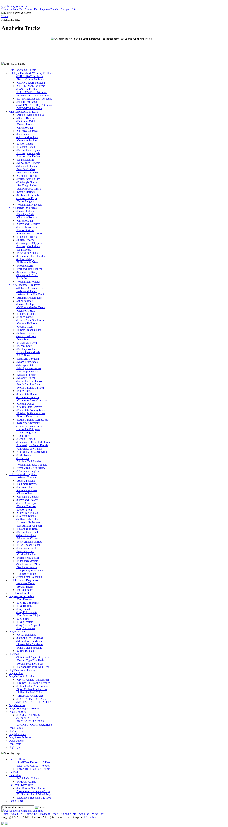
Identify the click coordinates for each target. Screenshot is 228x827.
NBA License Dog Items (23, 207)
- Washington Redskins (29, 576)
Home (4, 9)
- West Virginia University (30, 467)
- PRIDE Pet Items (26, 101)
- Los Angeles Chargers (29, 525)
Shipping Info (68, 9)
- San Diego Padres (26, 185)
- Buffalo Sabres (25, 589)
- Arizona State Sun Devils (31, 294)
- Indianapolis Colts (27, 519)
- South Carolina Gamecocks (32, 419)
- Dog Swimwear (25, 628)
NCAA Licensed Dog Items (24, 284)
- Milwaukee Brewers (28, 162)
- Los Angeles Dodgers (29, 156)
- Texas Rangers (25, 201)
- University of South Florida (32, 445)
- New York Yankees (27, 172)
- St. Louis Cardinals (27, 194)
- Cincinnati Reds (25, 134)
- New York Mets (25, 169)
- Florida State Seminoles (30, 320)
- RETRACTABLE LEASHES (34, 702)
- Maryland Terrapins (27, 358)
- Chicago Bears (25, 493)
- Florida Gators (24, 316)
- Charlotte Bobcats (26, 217)
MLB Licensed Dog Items (23, 111)
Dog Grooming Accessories (24, 708)
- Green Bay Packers (27, 512)
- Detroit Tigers (24, 143)
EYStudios (90, 817)
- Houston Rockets (26, 236)
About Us (16, 9)
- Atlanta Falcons (25, 480)
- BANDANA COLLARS (31, 698)
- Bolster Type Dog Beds (30, 660)
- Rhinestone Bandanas (29, 641)
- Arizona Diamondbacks (30, 114)
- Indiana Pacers (25, 239)
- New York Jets (25, 551)
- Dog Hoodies (24, 605)
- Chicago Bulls (24, 220)
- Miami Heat (23, 249)
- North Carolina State (28, 384)
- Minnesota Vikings (27, 538)
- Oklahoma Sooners (27, 397)
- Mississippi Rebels (27, 371)
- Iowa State (22, 339)
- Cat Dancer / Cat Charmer (31, 788)
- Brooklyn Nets (25, 214)
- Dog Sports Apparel (28, 625)
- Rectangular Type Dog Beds (32, 666)
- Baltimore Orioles (26, 121)
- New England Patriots (29, 541)
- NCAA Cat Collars (27, 778)
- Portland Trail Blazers (29, 268)
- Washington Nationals (29, 204)
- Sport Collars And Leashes (31, 689)
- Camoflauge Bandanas (29, 637)
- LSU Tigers (23, 355)
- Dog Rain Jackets (26, 612)
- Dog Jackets (23, 609)
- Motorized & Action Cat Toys (33, 797)
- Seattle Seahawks (26, 567)
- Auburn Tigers (24, 300)
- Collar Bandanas (26, 634)
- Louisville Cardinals (28, 352)
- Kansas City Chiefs (27, 532)
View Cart (97, 813)
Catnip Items (16, 800)
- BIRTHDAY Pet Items (29, 76)
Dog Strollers (16, 740)
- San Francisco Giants (28, 188)
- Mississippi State (26, 374)
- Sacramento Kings (27, 272)
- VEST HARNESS (27, 718)
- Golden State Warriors (29, 233)
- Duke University (26, 313)
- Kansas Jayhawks (26, 342)
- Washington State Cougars (31, 464)
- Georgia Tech (24, 326)
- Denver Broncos (26, 506)
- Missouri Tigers (25, 377)
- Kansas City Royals (28, 150)
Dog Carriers (16, 673)
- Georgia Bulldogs (26, 323)
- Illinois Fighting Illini (28, 329)
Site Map (84, 813)
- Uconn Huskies (25, 438)
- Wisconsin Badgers (27, 471)
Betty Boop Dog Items (21, 592)
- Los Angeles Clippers (29, 243)
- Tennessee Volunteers (29, 426)
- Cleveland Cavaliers (28, 223)
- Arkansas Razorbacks (29, 297)
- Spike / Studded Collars (30, 692)
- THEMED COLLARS (29, 695)
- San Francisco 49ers (28, 564)
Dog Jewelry (16, 730)
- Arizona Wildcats (26, 291)
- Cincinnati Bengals (27, 496)
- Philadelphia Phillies (28, 178)
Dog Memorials (17, 734)
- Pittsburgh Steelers (27, 560)
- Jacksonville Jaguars (28, 522)
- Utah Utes (22, 458)
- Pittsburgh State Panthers (30, 413)
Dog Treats (15, 743)
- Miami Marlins (25, 159)
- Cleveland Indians (27, 137)
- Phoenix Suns (24, 265)
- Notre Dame (23, 390)
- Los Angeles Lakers (28, 246)
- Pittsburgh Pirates (26, 182)
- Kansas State (24, 345)
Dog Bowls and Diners (22, 670)
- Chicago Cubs (24, 127)
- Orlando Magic (25, 259)
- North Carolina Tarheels (30, 387)
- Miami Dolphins (26, 535)
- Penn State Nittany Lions (30, 410)
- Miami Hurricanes (27, 361)
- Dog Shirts (22, 618)
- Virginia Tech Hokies (28, 461)
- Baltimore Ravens (26, 483)
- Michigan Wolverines (28, 368)
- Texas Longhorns (26, 432)
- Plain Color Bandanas (29, 647)
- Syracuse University (28, 422)
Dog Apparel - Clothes (21, 596)
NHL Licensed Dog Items (23, 580)
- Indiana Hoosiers (26, 333)
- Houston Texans (26, 515)
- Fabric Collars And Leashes (32, 686)
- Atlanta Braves (25, 117)
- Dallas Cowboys (26, 503)
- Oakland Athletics (26, 175)
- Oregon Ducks (25, 403)
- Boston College (25, 304)
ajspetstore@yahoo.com (14, 6)
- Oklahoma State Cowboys (31, 400)
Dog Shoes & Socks (20, 737)
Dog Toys (14, 747)
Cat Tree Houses (18, 759)
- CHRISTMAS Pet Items (30, 85)
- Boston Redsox (25, 124)
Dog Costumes (17, 705)
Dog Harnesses (17, 711)
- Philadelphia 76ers (27, 262)
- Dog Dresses (24, 599)
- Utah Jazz (22, 278)
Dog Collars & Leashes (22, 676)
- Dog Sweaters (24, 621)
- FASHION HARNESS (30, 721)
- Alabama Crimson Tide (29, 288)
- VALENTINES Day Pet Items (34, 105)
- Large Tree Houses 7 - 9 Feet (33, 768)
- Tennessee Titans (26, 573)
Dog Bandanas (17, 631)
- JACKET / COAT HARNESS (34, 724)
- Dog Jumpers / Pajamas (30, 615)
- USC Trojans (24, 454)
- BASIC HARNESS (28, 714)
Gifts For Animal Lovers (22, 69)
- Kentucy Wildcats (26, 349)
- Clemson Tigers (25, 310)
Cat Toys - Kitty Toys (21, 784)
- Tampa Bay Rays (26, 198)
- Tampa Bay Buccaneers (30, 570)
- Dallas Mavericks (26, 227)
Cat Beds (14, 772)
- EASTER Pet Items (27, 89)
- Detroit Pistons (25, 230)
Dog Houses (16, 727)
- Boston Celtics (25, 211)
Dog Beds (14, 653)
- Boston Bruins (24, 586)
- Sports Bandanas (26, 650)
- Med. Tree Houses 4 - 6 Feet (32, 765)
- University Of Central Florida (33, 442)
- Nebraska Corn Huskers (30, 381)
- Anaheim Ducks (25, 583)
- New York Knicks (27, 252)
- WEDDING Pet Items (29, 108)
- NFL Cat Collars (26, 781)
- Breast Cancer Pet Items (30, 79)
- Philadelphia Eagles (27, 557)
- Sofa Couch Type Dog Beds (32, 657)
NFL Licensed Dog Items (23, 474)
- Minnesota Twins (26, 166)
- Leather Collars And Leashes (33, 682)
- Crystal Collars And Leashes (32, 679)
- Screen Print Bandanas (29, 644)
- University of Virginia (29, 448)
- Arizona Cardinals (27, 477)
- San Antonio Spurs (27, 275)
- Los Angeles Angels (28, 153)
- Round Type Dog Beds (29, 663)
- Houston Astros (25, 146)
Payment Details (49, 9)
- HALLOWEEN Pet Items (31, 92)
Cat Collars (15, 775)
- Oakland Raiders (26, 554)
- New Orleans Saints (28, 544)
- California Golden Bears (30, 307)
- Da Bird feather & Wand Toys (33, 794)
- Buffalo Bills (24, 487)
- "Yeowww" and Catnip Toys (33, 791)
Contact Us (31, 9)
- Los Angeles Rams (27, 528)
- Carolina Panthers (26, 490)
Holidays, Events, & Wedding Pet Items (31, 73)
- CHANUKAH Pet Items (30, 82)
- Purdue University (27, 416)
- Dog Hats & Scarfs (27, 602)
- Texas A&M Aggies (28, 429)
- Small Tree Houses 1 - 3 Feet (33, 762)
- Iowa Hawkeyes (26, 336)
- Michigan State (25, 365)
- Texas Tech (23, 435)
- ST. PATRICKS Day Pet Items (34, 98)
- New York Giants (26, 548)
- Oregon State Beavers (29, 406)
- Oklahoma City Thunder (30, 255)
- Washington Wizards (28, 281)
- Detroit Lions (24, 509)
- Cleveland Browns (27, 499)
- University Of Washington (31, 451)
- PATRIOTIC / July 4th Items (33, 95)
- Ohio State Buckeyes (28, 393)
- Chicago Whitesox (27, 130)
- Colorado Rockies (27, 140)
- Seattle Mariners (25, 191)
